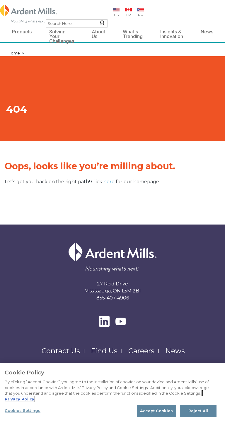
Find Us (104, 351)
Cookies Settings (22, 410)
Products (22, 32)
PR (140, 15)
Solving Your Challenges (61, 33)
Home (13, 53)
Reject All (198, 410)
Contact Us (61, 351)
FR (128, 15)
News (207, 32)
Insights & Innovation (171, 33)
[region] (112, 393)
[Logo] (28, 13)
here (109, 181)
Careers (141, 351)
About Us (98, 33)
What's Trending (133, 33)
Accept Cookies (156, 410)
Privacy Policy (19, 399)
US (116, 15)
